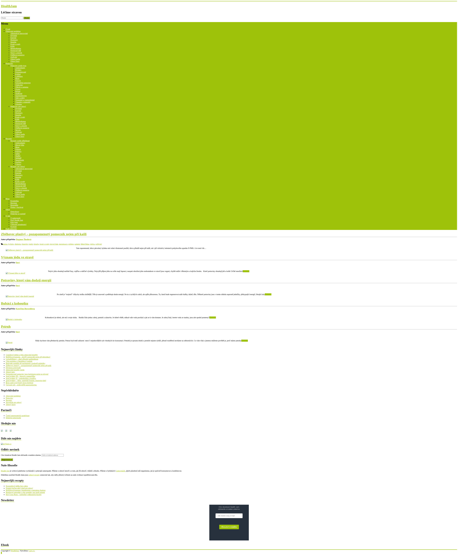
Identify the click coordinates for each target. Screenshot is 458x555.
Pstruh (6, 326)
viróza (92, 244)
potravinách (120, 471)
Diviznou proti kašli (13, 368)
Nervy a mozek (16, 53)
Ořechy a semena (21, 87)
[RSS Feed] (7, 431)
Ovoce (17, 89)
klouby (36, 244)
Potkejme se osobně (17, 214)
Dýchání (13, 36)
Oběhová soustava (17, 55)
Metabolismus (15, 48)
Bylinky (18, 70)
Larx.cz (31, 551)
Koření (18, 74)
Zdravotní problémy (13, 31)
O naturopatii (15, 218)
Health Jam (5, 471)
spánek (77, 244)
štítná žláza (85, 244)
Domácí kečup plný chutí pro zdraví (19, 488)
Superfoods (19, 160)
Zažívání (13, 57)
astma (5, 244)
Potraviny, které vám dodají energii (26, 280)
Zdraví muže (15, 59)
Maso (17, 79)
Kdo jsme (14, 222)
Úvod (8, 29)
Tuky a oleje (20, 98)
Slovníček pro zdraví (13, 402)
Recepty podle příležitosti (20, 141)
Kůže (12, 46)
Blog (7, 199)
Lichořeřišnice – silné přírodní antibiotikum (22, 359)
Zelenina (18, 104)
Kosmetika (14, 201)
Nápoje (18, 81)
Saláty (17, 154)
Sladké (17, 156)
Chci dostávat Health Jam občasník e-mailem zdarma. (21, 455)
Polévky (18, 151)
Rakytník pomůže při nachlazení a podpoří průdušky (25, 363)
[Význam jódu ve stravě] (15, 273)
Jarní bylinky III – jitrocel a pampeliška (20, 376)
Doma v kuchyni (16, 207)
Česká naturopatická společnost (17, 416)
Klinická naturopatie (13, 418)
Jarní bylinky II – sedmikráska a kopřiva (21, 378)
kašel (31, 244)
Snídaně (18, 158)
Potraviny (9, 63)
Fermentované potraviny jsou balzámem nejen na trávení (27, 374)
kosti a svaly (44, 244)
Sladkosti (18, 94)
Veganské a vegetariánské (25, 100)
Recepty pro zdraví (17, 167)
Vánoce (18, 164)
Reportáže (14, 205)
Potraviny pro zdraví (18, 106)
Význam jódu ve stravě (17, 257)
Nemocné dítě (15, 51)
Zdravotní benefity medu (15, 370)
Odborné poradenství (18, 224)
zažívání (99, 244)
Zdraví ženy (15, 61)
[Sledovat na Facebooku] (3, 431)
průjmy (71, 244)
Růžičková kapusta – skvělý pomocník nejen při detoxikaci (28, 357)
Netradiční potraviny (23, 83)
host (18, 262)
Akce (8, 209)
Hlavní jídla (19, 145)
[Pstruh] (9, 343)
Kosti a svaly (15, 44)
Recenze (13, 203)
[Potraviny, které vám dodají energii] (20, 296)
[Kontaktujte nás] (12, 431)
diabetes (18, 244)
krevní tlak (54, 244)
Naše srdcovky (11, 229)
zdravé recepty (34, 475)
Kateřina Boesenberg (25, 309)
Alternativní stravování (19, 33)
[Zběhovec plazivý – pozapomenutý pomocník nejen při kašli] (29, 250)
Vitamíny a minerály (23, 102)
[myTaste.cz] (6, 444)
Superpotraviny (21, 96)
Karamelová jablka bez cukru (17, 486)
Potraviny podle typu (18, 66)
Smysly (18, 130)
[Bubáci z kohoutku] (14, 319)
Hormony (14, 40)
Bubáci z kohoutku (14, 303)
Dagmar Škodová (23, 239)
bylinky (11, 244)
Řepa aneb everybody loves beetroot (19, 383)
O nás (8, 216)
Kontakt (13, 227)
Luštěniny (19, 76)
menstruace (63, 244)
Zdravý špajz (11, 405)
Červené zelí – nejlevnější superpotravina (21, 385)
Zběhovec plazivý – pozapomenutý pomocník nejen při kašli (43, 234)
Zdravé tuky (10, 372)
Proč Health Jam (16, 220)
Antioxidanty (20, 68)
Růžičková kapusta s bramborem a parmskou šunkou (25, 490)
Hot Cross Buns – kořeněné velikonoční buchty (24, 495)
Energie (13, 38)
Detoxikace (14, 212)
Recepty (9, 139)
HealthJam (9, 6)
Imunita (13, 42)
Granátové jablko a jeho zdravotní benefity (22, 355)
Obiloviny (19, 85)
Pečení (17, 91)
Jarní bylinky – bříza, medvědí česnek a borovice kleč (26, 381)
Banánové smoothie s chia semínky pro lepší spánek (25, 492)
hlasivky (25, 244)
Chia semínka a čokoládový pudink (19, 361)
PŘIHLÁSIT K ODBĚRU (229, 527)
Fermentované (20, 72)
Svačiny (18, 162)
